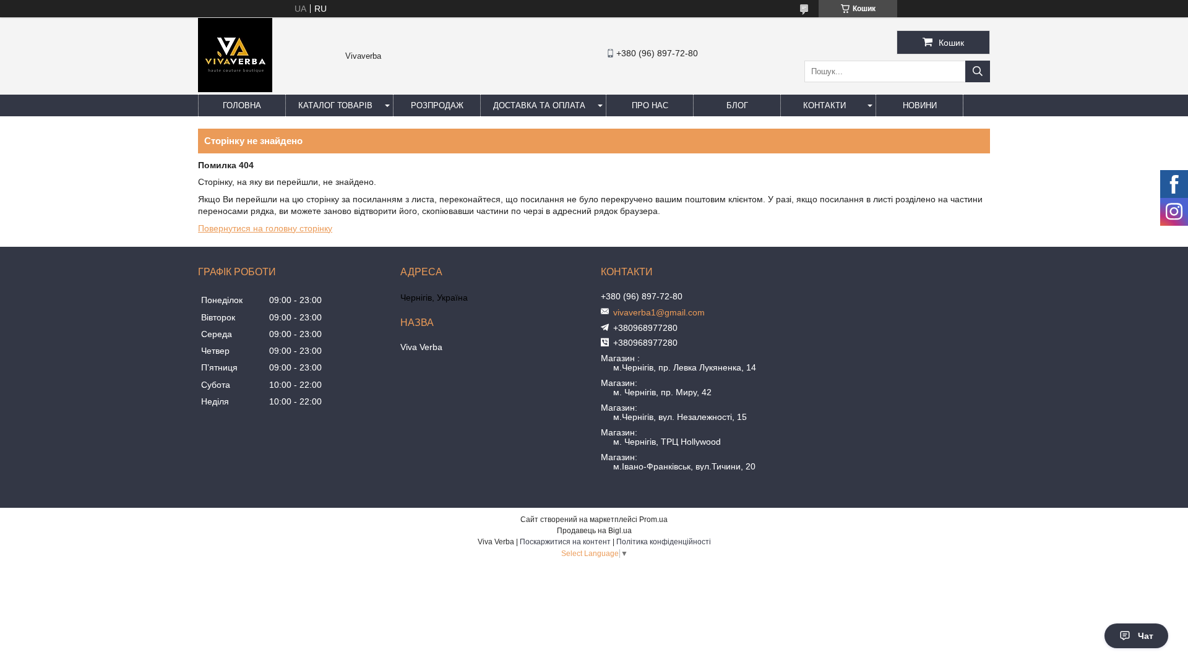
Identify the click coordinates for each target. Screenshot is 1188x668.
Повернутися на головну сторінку (265, 228)
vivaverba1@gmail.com (659, 312)
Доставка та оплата (539, 105)
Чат (1145, 636)
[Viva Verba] (235, 89)
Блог (737, 105)
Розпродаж (437, 105)
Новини (920, 105)
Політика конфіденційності (663, 541)
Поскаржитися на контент (565, 541)
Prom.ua (653, 519)
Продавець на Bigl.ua (594, 530)
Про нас (650, 105)
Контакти (824, 105)
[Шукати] (977, 71)
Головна (242, 105)
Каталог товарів (335, 105)
